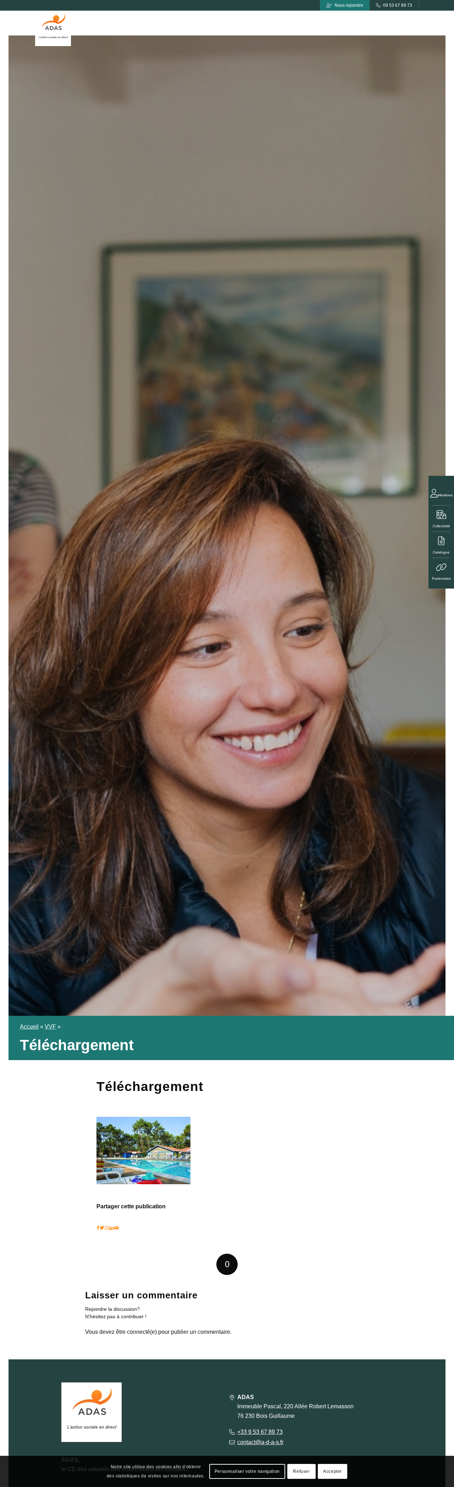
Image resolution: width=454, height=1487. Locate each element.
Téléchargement (149, 1086)
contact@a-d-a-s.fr (260, 1442)
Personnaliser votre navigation (247, 1471)
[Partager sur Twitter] (102, 1228)
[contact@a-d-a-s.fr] (232, 1442)
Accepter (332, 1471)
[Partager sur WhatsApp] (107, 1228)
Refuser (301, 1471)
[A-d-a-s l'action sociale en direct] (53, 28)
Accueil (29, 1027)
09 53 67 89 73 (397, 5)
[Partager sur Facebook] (98, 1228)
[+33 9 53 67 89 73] (232, 1432)
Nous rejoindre (348, 5)
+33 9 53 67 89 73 (260, 1432)
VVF (50, 1027)
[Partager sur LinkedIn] (111, 1228)
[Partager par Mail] (116, 1228)
